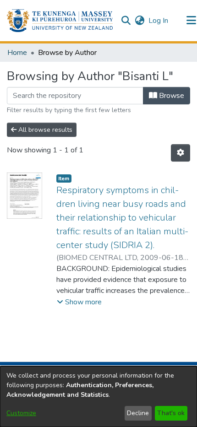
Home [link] (17, 53)
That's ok (171, 413)
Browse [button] (170, 96)
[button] (60, 20)
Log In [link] (158, 21)
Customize (21, 413)
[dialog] (98, 396)
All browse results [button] (44, 129)
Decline (138, 413)
